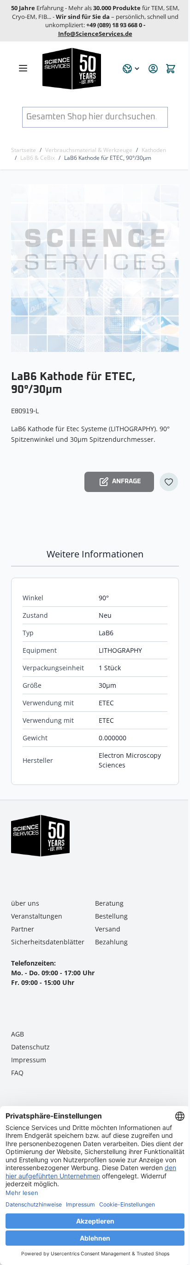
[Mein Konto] (153, 68)
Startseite (23, 150)
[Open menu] (23, 68)
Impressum (28, 1059)
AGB (17, 1034)
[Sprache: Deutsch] (131, 68)
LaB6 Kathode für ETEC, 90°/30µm (107, 158)
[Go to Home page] (77, 68)
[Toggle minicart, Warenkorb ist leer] (170, 68)
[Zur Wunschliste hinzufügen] (169, 482)
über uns (25, 903)
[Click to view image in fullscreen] (96, 268)
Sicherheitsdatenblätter (47, 941)
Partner (22, 929)
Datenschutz (30, 1046)
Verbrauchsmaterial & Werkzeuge (88, 150)
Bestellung (111, 916)
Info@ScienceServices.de (95, 33)
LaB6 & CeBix (37, 158)
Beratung (109, 903)
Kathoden (154, 150)
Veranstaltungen (36, 916)
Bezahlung (111, 941)
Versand (107, 929)
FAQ (17, 1072)
